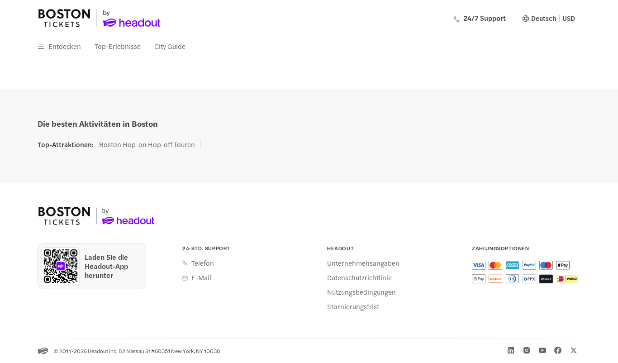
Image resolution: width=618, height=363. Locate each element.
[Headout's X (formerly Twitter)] (573, 350)
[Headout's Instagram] (526, 350)
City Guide (169, 46)
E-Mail (201, 277)
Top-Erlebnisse (118, 46)
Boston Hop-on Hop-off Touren (147, 144)
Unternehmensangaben (363, 262)
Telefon (202, 262)
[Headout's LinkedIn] (510, 350)
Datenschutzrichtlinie (359, 277)
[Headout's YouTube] (542, 350)
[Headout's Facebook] (557, 350)
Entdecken (64, 46)
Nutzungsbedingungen (361, 291)
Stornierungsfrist (353, 306)
